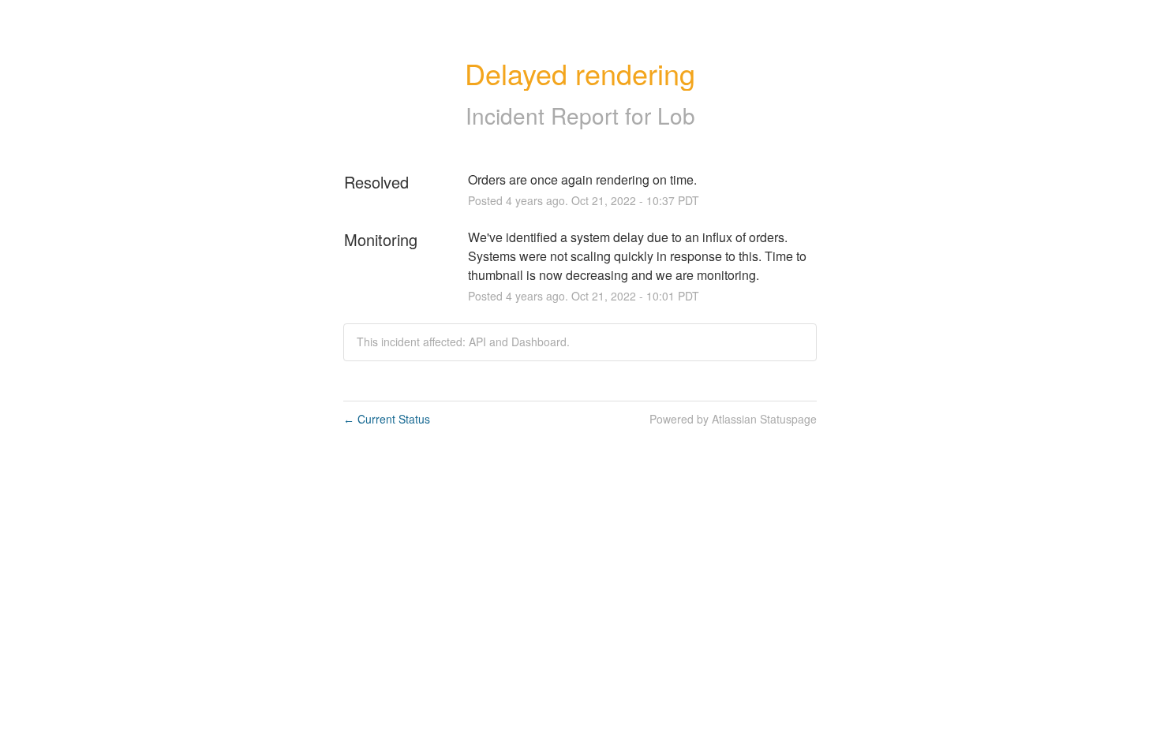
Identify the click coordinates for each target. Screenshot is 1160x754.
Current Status (386, 419)
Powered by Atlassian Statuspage (733, 419)
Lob (676, 115)
